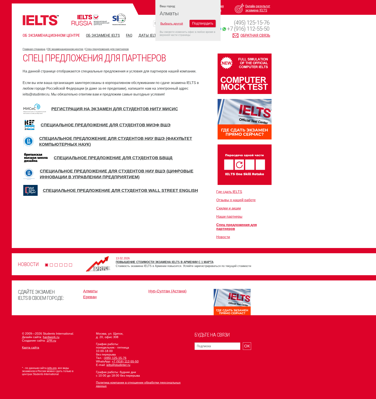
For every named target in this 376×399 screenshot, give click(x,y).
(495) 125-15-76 (251, 23)
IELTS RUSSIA (90, 20)
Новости (223, 237)
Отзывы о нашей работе (236, 200)
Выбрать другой (171, 23)
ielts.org (52, 368)
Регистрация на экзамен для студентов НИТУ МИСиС (114, 109)
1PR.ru (51, 340)
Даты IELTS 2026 (152, 35)
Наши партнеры (229, 216)
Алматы (90, 291)
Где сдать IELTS (229, 192)
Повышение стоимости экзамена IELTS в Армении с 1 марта (164, 262)
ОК (247, 346)
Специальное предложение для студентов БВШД (113, 158)
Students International (119, 19)
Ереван (90, 297)
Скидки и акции (228, 208)
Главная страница (34, 49)
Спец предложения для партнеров (107, 49)
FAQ (129, 35)
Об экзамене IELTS (103, 35)
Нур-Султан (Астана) (167, 291)
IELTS (41, 20)
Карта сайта (30, 347)
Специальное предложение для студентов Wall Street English (120, 190)
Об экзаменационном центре (51, 35)
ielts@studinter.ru (118, 365)
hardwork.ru (51, 337)
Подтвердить (202, 23)
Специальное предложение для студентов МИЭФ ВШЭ (106, 125)
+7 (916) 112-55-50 (248, 29)
